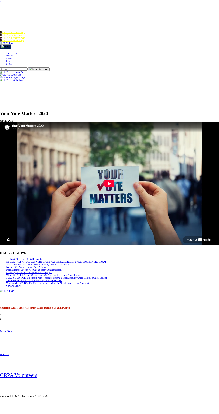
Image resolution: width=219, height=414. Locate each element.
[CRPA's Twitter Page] (11, 35)
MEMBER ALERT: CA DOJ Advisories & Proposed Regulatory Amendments (43, 275)
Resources (165, 11)
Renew (66, 23)
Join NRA (49, 406)
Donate (43, 23)
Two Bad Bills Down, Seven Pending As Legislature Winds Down (37, 264)
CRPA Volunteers (18, 375)
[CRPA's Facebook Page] (12, 32)
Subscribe (4, 354)
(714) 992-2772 (10, 314)
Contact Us (11, 53)
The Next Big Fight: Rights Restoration (24, 259)
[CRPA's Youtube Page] (12, 40)
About (26, 11)
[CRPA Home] (7, 43)
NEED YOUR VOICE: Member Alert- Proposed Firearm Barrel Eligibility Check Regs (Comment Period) (56, 277)
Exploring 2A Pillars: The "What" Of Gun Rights (29, 272)
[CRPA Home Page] (7, 291)
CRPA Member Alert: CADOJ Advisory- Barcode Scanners (34, 280)
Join (44, 11)
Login (103, 23)
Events (139, 11)
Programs (95, 11)
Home (6, 11)
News (118, 11)
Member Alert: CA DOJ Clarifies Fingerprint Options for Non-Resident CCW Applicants (48, 283)
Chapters (66, 11)
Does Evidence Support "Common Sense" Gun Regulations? (34, 269)
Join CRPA (19, 406)
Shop (189, 11)
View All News (13, 286)
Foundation (15, 23)
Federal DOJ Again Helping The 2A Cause (26, 267)
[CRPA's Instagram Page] (12, 38)
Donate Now (6, 331)
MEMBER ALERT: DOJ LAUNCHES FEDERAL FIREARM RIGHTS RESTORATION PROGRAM (56, 261)
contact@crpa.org (11, 319)
